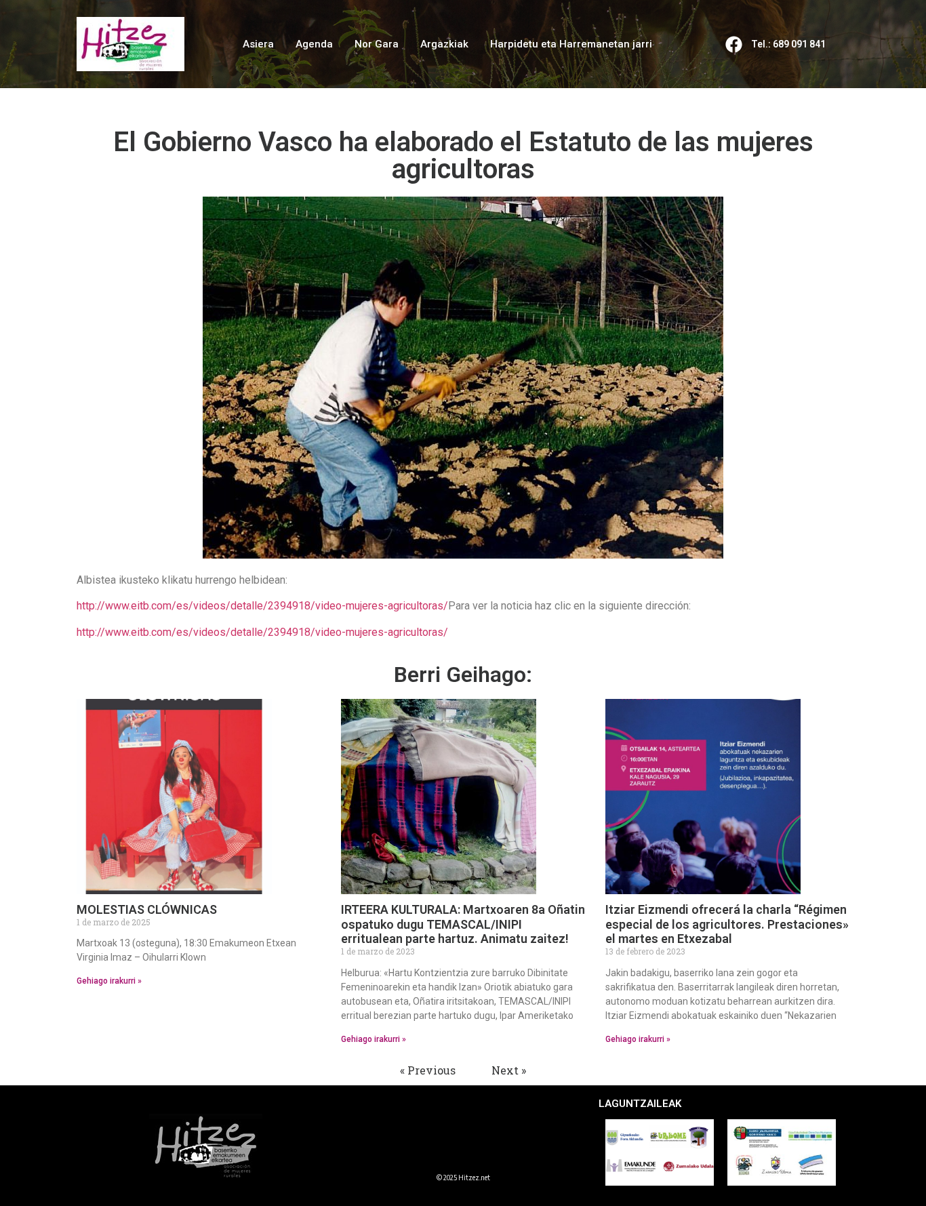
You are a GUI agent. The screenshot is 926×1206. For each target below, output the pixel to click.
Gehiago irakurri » (109, 981)
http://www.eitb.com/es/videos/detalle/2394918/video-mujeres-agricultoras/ (262, 605)
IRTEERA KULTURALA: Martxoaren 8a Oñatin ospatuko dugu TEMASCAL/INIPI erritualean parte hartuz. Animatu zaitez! (463, 924)
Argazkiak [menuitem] (444, 44)
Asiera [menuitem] (258, 44)
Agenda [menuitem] (314, 44)
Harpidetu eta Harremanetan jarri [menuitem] (571, 44)
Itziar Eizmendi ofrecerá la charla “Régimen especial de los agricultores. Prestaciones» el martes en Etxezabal (727, 924)
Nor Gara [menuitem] (377, 44)
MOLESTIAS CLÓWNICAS (147, 909)
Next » (508, 1070)
